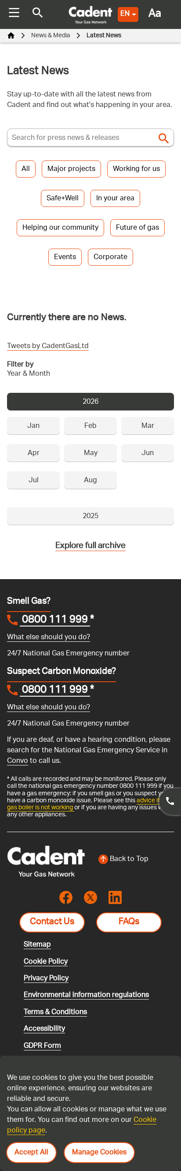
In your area (115, 198)
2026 (90, 402)
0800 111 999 (55, 620)
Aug (90, 480)
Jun (147, 453)
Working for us (136, 169)
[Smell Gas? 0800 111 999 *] (170, 801)
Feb (90, 426)
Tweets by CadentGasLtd (48, 346)
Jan (33, 426)
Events (65, 257)
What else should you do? (48, 637)
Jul (34, 480)
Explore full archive (90, 546)
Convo (17, 761)
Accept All (31, 1152)
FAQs (129, 922)
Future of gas (137, 228)
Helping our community (60, 228)
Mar (147, 426)
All (26, 169)
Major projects (71, 169)
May (91, 453)
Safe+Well (63, 198)
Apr (34, 453)
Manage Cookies (99, 1152)
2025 (90, 516)
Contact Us (52, 922)
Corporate (110, 257)
